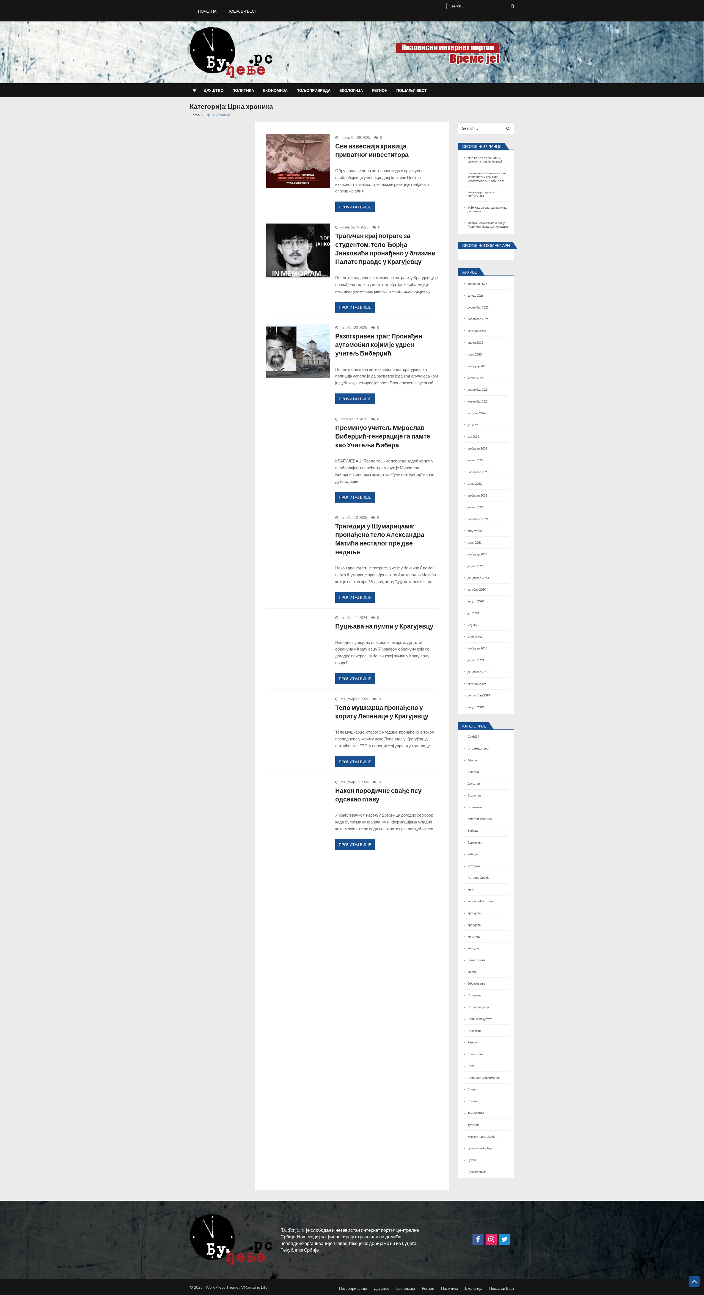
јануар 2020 (475, 660)
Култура (473, 948)
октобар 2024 (477, 413)
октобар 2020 (477, 589)
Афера (472, 760)
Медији (472, 972)
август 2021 (476, 531)
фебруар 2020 (477, 648)
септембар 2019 (479, 695)
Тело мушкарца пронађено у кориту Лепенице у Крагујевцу (381, 712)
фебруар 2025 (477, 366)
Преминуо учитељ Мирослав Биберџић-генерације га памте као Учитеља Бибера (382, 436)
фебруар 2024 (477, 448)
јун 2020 (473, 613)
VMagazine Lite (254, 1287)
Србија (472, 1101)
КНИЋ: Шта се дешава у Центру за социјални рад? (485, 159)
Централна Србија (480, 1148)
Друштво (214, 90)
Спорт (472, 1089)
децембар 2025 (478, 307)
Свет (471, 1066)
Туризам (473, 1124)
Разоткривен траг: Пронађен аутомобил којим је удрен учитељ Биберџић (378, 344)
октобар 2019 (477, 683)
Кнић (471, 889)
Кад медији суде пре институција (481, 193)
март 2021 (475, 542)
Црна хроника (477, 1171)
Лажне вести (476, 960)
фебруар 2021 (477, 554)
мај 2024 (473, 436)
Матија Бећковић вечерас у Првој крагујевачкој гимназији (488, 224)
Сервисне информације (484, 1077)
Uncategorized (478, 748)
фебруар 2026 (477, 283)
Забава (473, 830)
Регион (379, 90)
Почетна (207, 11)
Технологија (476, 1113)
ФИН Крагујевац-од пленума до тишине (487, 209)
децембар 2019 (478, 672)
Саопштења (476, 1054)
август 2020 (476, 601)
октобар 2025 (477, 330)
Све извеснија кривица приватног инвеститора (372, 150)
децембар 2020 (478, 578)
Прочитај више (355, 207)
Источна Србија (478, 877)
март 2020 (475, 636)
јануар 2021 (475, 566)
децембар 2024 (478, 389)
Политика (243, 90)
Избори (473, 854)
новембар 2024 (478, 401)
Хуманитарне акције (481, 1136)
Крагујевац (475, 913)
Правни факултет (480, 1019)
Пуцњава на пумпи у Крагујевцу (384, 626)
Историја (474, 866)
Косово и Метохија (480, 901)
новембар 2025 (478, 319)
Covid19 (473, 736)
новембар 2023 (478, 472)
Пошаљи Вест (242, 11)
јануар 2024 (475, 460)
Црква (472, 1160)
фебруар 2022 (477, 495)
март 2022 (475, 483)
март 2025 (475, 354)
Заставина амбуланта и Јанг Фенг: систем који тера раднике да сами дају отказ (487, 176)
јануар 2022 (475, 507)
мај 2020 (473, 625)
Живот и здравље (480, 818)
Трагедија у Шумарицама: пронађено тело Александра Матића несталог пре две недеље (379, 539)
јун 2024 (473, 424)
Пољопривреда (313, 90)
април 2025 (475, 342)
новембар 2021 (478, 519)
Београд (473, 771)
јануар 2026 (475, 295)
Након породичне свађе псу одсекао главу (378, 795)
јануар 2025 (475, 377)
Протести (474, 1030)
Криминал (474, 936)
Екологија (351, 90)
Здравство (475, 842)
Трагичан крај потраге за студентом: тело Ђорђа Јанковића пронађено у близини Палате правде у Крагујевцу (385, 248)
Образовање (476, 983)
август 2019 (476, 707)
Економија (275, 90)
